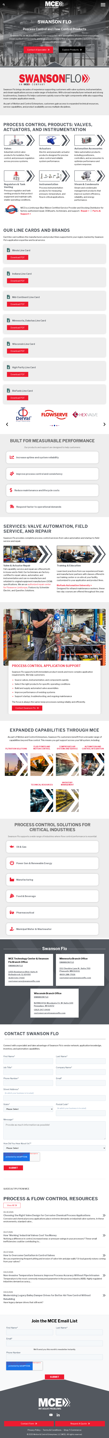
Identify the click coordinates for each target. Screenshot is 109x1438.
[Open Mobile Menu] (103, 5)
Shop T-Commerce (72, 1430)
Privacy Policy (34, 1430)
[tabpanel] (24, 415)
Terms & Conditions (52, 1430)
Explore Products (70, 50)
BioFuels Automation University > (74, 585)
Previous (5, 420)
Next (103, 420)
